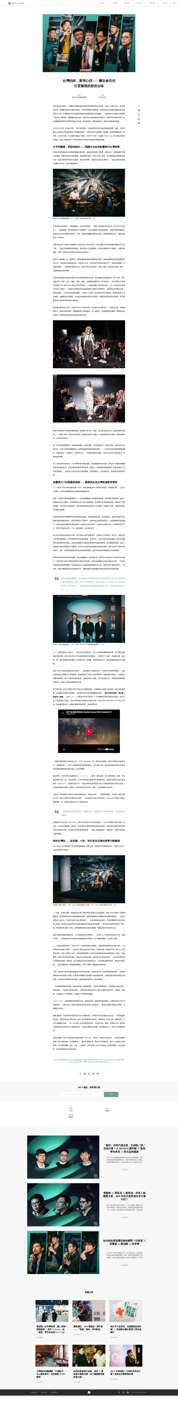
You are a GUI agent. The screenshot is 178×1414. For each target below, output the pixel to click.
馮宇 (54, 487)
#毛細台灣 (86, 1060)
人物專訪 (115, 3)
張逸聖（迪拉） (59, 1001)
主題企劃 (139, 3)
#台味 (55, 1060)
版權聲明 (54, 1392)
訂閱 (111, 1094)
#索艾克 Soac (104, 1062)
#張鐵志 (90, 1062)
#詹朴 (85, 1062)
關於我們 (34, 1392)
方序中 (55, 652)
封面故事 (102, 3)
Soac (54, 946)
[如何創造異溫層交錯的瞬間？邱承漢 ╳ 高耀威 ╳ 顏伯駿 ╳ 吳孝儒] (88, 1273)
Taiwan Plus (84, 776)
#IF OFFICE (105, 1060)
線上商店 (164, 3)
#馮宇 (76, 1062)
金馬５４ (73, 697)
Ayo (54, 913)
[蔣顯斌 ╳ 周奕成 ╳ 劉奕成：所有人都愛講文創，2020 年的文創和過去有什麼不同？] (88, 1226)
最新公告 (44, 1392)
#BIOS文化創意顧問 (74, 1060)
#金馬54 (112, 1060)
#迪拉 (92, 1060)
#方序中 (97, 1062)
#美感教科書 (62, 1060)
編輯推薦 (126, 3)
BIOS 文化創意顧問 (79, 97)
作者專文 (152, 3)
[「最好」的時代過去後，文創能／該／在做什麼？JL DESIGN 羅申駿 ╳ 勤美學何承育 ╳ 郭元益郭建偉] (88, 1178)
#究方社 (97, 1060)
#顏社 (80, 1062)
